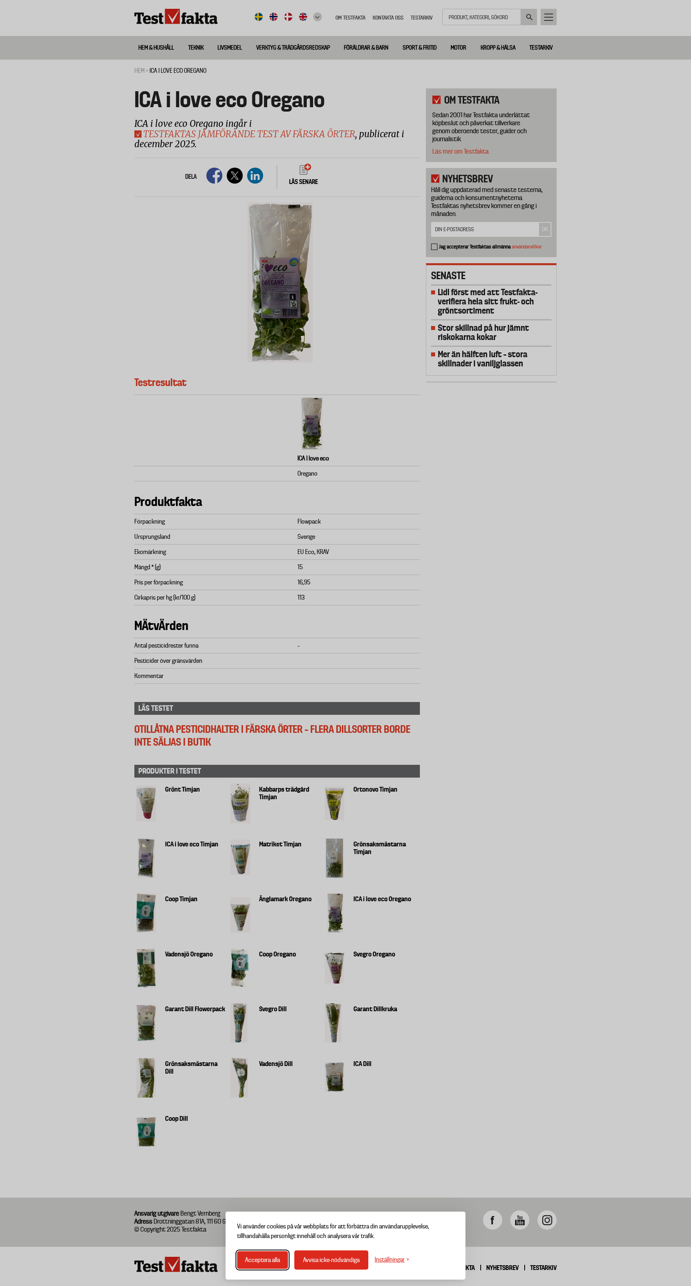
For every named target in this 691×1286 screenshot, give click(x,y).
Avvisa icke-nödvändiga (331, 1260)
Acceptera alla (262, 1260)
